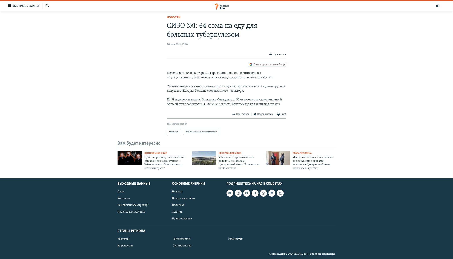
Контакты (123, 198)
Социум (177, 211)
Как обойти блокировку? (132, 205)
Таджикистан (181, 239)
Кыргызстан (125, 245)
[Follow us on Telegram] (255, 193)
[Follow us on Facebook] (246, 193)
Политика (178, 205)
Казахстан (123, 239)
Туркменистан (182, 245)
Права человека (302, 153)
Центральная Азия (155, 153)
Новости (173, 17)
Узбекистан (235, 239)
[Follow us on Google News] (271, 193)
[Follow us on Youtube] (229, 193)
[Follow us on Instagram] (238, 193)
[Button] (277, 54)
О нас (120, 191)
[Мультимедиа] (437, 6)
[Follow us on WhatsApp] (263, 193)
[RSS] (280, 193)
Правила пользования (131, 211)
